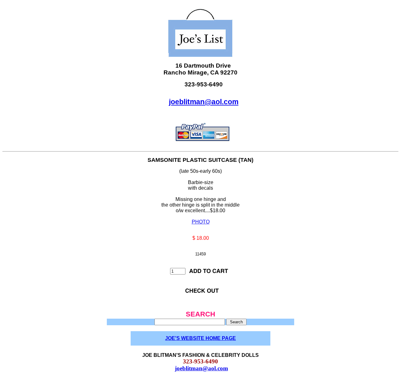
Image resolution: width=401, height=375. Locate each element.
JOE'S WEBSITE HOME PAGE (200, 338)
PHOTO (201, 221)
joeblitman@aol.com (203, 102)
